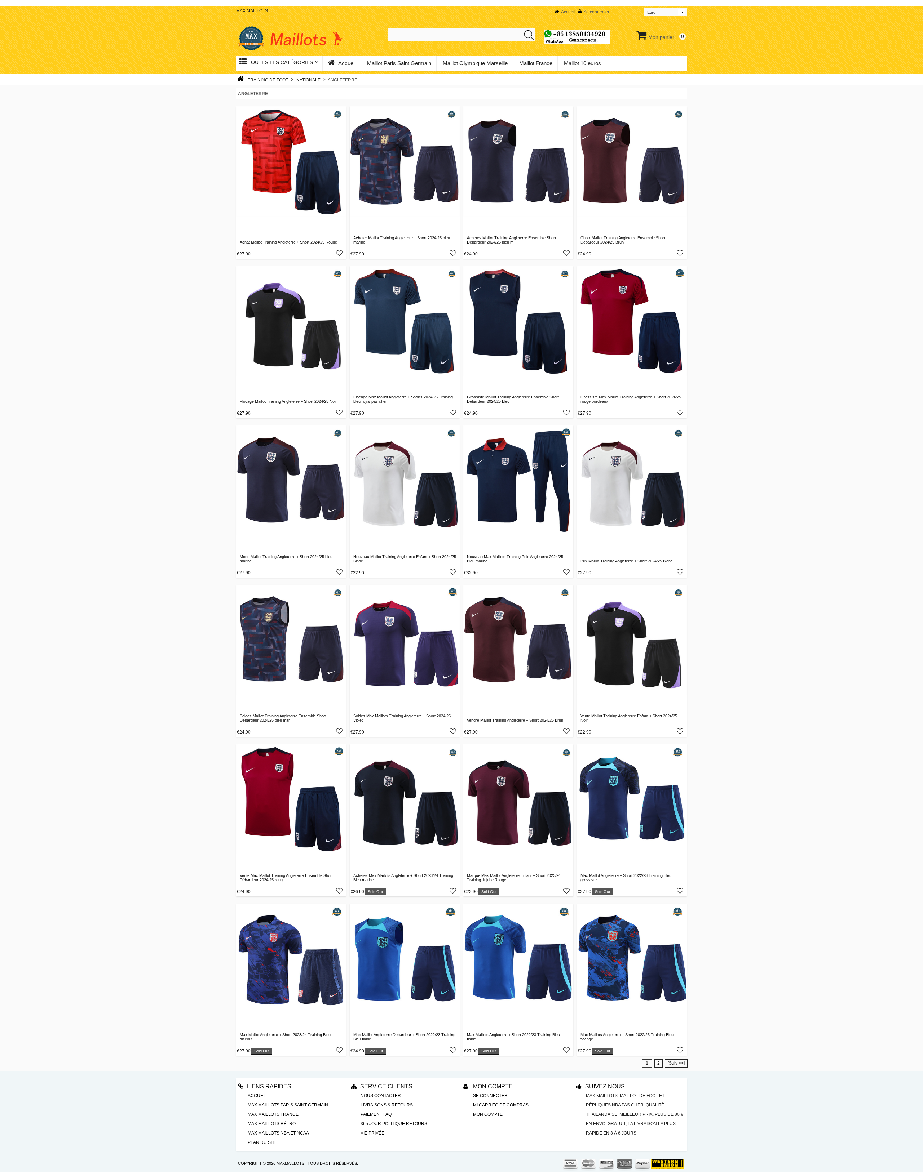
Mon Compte (492, 1086)
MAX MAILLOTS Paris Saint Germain (288, 1105)
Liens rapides (269, 1086)
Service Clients (386, 1086)
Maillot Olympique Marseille (475, 63)
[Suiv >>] (676, 1063)
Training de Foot (268, 80)
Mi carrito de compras (501, 1105)
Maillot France (535, 63)
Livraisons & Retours (387, 1105)
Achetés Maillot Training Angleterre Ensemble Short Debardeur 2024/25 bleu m (511, 240)
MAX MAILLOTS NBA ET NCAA (278, 1133)
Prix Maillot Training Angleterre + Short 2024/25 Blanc (626, 561)
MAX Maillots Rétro (272, 1123)
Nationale (308, 80)
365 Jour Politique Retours (394, 1123)
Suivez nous (605, 1086)
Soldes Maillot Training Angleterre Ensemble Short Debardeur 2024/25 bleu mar (283, 718)
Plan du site (262, 1142)
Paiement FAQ (376, 1114)
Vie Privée (372, 1133)
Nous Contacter (381, 1095)
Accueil (568, 11)
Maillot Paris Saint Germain (399, 63)
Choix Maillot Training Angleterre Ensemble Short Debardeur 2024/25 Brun (622, 240)
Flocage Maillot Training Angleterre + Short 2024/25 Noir (288, 401)
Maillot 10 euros (582, 63)
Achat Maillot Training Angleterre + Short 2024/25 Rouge (288, 242)
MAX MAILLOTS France (273, 1114)
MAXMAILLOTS (290, 1163)
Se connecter (596, 11)
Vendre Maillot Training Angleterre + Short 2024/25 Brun (515, 720)
